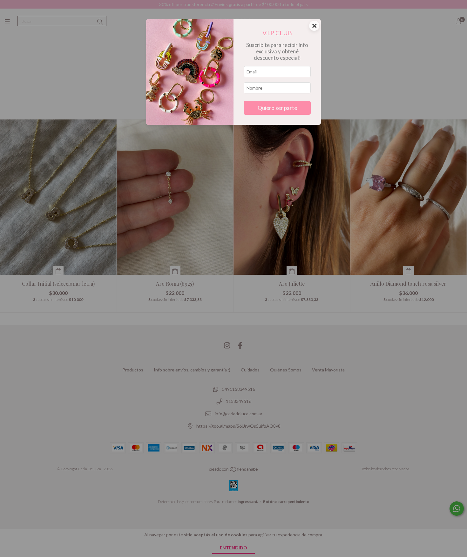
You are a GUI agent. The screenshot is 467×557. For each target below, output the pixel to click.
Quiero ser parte (277, 108)
